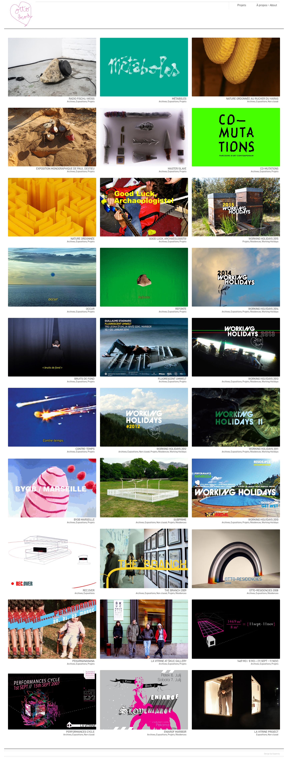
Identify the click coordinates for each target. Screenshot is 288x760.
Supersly (276, 754)
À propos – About (266, 5)
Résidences (255, 241)
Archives (71, 101)
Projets (241, 5)
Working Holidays (270, 241)
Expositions (81, 101)
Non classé (273, 101)
